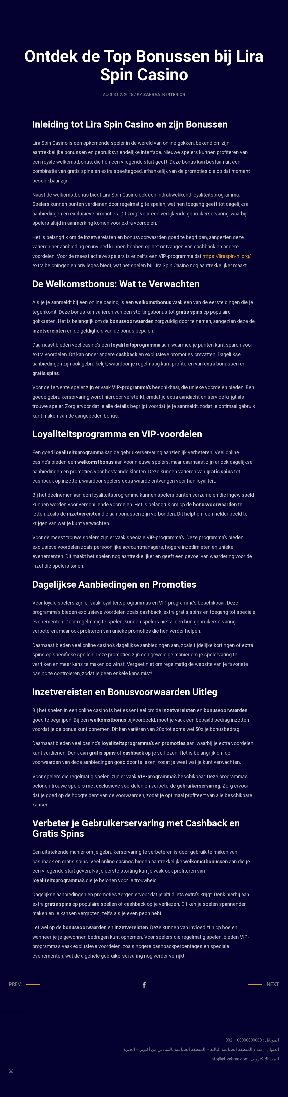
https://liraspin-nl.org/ (226, 256)
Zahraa (151, 94)
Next (273, 984)
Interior (175, 94)
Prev (15, 984)
